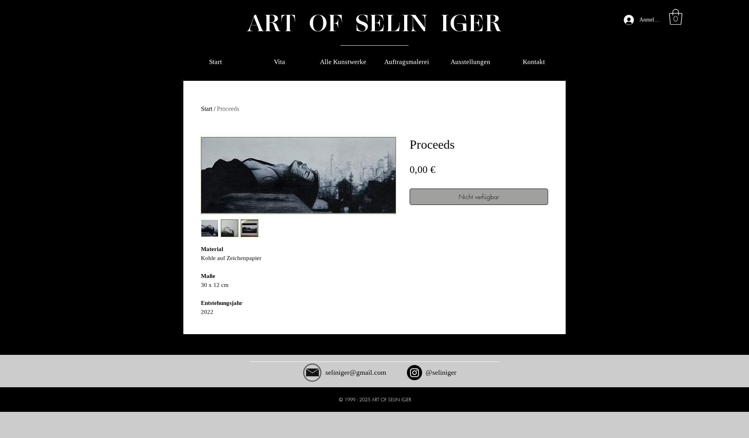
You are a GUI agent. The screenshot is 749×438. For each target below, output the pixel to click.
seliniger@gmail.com (355, 372)
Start (206, 108)
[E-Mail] (312, 372)
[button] (675, 17)
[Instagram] (414, 372)
